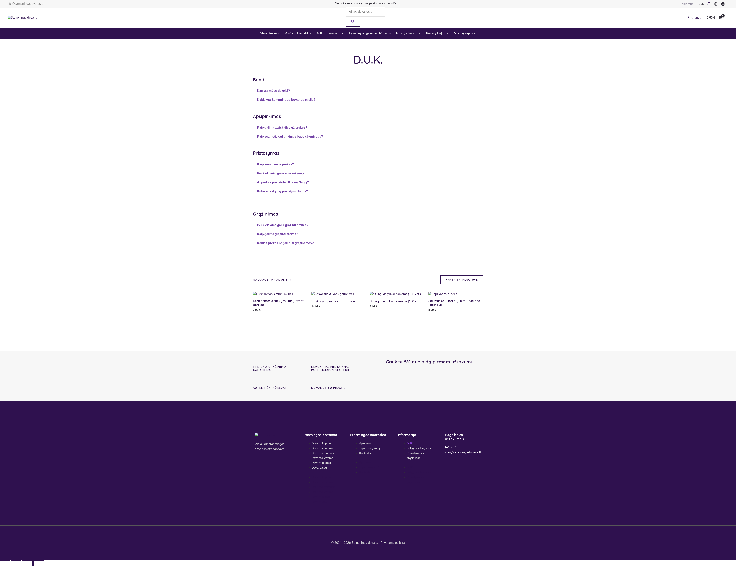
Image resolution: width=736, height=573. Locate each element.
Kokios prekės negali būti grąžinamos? (285, 243)
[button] (309, 33)
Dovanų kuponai (465, 33)
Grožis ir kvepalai (296, 33)
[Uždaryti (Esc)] (38, 563)
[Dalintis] (27, 563)
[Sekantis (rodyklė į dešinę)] (16, 570)
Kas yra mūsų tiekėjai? (273, 90)
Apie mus (687, 3)
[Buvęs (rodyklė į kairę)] (5, 570)
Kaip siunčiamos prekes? (275, 164)
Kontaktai (365, 453)
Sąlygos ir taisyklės (419, 448)
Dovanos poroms (322, 448)
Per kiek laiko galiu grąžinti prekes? (282, 225)
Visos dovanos (270, 33)
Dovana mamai (321, 462)
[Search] (353, 22)
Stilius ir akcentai (328, 33)
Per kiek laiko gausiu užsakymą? (281, 173)
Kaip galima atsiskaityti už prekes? (282, 127)
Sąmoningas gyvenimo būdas (367, 33)
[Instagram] (715, 4)
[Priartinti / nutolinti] (5, 563)
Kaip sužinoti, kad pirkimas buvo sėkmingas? (290, 136)
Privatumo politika (392, 542)
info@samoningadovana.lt (24, 3)
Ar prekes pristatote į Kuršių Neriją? (283, 182)
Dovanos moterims (324, 453)
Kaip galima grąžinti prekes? (277, 234)
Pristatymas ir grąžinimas (415, 455)
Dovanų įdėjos (435, 33)
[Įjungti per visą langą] (16, 563)
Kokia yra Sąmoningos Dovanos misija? (286, 99)
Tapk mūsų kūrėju (370, 448)
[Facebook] (723, 4)
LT (708, 3)
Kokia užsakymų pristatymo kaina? (282, 191)
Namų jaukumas (406, 33)
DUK (701, 3)
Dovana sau (319, 467)
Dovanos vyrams (322, 457)
